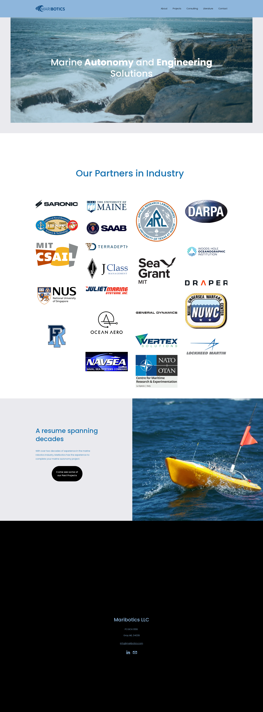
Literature (208, 8)
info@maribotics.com (131, 643)
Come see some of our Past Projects (67, 473)
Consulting (192, 8)
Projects (177, 8)
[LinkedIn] (128, 652)
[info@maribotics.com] (135, 652)
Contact (222, 8)
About (164, 8)
